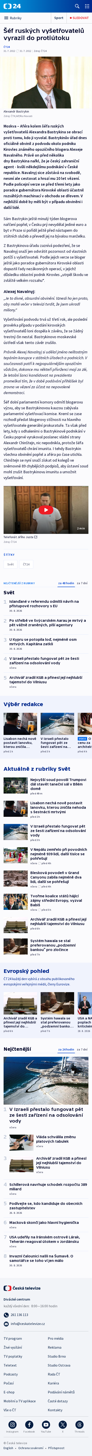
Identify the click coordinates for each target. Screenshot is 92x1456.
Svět (10, 564)
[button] (46, 510)
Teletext (10, 1365)
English (8, 1448)
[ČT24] (12, 6)
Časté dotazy (58, 1401)
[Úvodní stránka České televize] (22, 1287)
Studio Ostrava (59, 1365)
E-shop (9, 1392)
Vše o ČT (10, 1410)
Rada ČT (54, 1374)
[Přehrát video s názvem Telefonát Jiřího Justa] (46, 509)
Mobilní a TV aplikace (20, 1401)
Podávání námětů (61, 1392)
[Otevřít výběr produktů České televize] (87, 6)
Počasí (9, 1383)
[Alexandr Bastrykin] (46, 82)
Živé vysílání (13, 1347)
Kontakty (55, 1410)
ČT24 (7, 47)
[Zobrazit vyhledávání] (77, 6)
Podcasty (11, 1374)
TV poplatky (13, 1356)
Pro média (55, 1338)
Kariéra (53, 1383)
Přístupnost (56, 1448)
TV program (13, 1338)
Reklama (54, 1347)
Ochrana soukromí (30, 1448)
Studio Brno (57, 1356)
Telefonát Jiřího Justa (18, 537)
